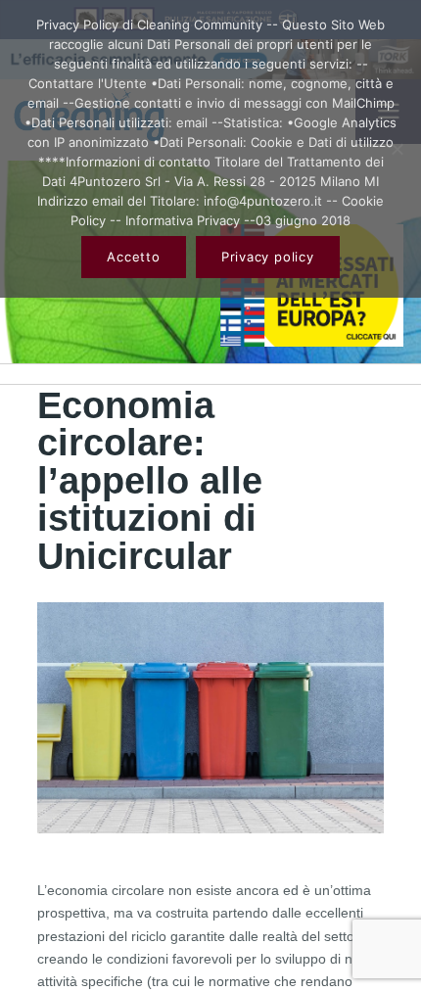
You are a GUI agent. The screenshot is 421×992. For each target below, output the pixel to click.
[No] (396, 149)
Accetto (133, 256)
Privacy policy (267, 256)
